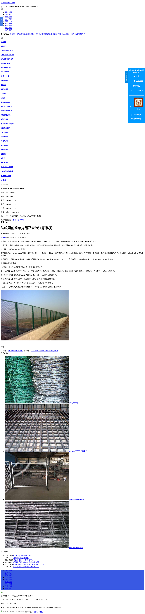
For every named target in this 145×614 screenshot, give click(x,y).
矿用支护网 (5, 76)
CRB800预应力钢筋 (24, 34)
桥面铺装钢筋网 (69, 34)
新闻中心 (21, 220)
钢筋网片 (13, 34)
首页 (14, 220)
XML (41, 612)
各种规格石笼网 (7, 167)
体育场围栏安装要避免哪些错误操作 (44, 351)
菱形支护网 (4, 89)
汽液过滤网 (4, 132)
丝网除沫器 (4, 136)
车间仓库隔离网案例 (76, 499)
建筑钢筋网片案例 (76, 548)
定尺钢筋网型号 (80, 34)
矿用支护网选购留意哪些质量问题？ (27, 562)
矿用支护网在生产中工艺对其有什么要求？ (29, 564)
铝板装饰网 (4, 162)
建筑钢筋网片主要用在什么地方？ (26, 567)
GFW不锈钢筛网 (7, 171)
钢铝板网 (4, 141)
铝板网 (3, 158)
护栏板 (3, 98)
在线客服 (139, 81)
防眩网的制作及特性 (15, 351)
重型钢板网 (4, 145)
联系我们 (4, 3)
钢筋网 (3, 42)
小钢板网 (3, 154)
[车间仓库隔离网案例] (37, 499)
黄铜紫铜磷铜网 (6, 128)
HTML (36, 612)
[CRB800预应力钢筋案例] (37, 451)
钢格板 (3, 180)
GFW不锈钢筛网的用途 (22, 555)
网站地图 (11, 3)
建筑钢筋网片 (5, 72)
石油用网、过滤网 (7, 124)
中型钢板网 (4, 149)
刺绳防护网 (4, 119)
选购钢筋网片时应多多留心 (23, 560)
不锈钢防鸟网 (6, 176)
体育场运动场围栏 (6, 106)
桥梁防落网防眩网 (6, 111)
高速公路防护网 (6, 115)
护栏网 (3, 93)
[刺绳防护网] (37, 403)
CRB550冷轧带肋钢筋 (39, 34)
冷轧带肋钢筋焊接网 (55, 34)
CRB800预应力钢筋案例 (78, 451)
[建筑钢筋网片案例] (37, 548)
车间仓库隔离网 (6, 102)
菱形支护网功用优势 (21, 558)
